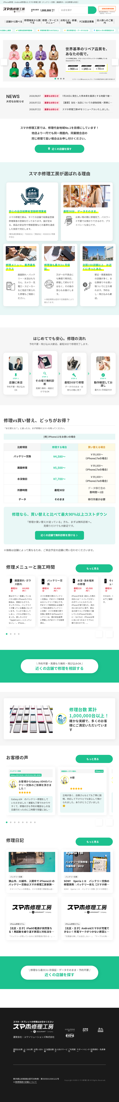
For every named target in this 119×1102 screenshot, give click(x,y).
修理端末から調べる (32, 21)
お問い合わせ (38, 1050)
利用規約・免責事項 (97, 1050)
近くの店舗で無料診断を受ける (58, 535)
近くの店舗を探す (62, 149)
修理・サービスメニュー (50, 21)
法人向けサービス (61, 1050)
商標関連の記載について (26, 1081)
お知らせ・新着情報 (68, 21)
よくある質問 (28, 1050)
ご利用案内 (72, 1050)
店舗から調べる (14, 21)
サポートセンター (83, 1050)
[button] (115, 62)
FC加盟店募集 (86, 21)
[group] (20, 601)
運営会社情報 (17, 1050)
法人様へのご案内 (105, 21)
